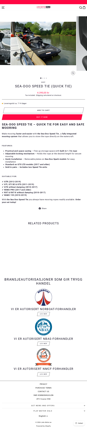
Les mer (43, 314)
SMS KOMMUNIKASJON (43, 395)
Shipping (39, 95)
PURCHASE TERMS (43, 388)
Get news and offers (42, 405)
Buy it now (42, 117)
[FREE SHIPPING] (43, 2)
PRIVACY (43, 384)
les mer (43, 343)
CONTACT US (43, 392)
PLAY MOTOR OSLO (43, 411)
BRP (43, 82)
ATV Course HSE (43, 399)
